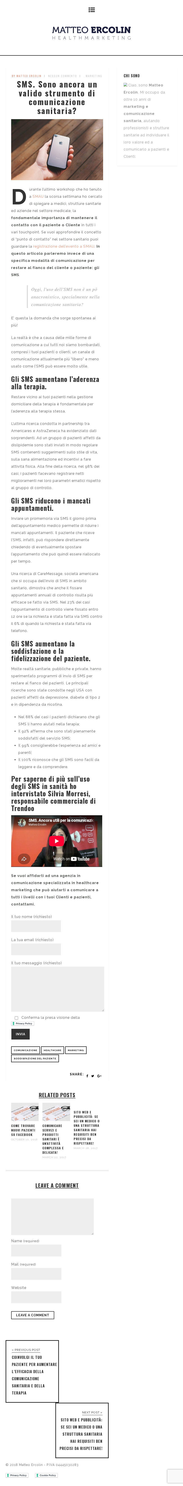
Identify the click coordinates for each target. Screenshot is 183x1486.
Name (25, 1241)
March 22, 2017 (54, 1157)
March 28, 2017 (86, 1148)
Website (18, 1288)
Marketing (94, 76)
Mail (23, 1264)
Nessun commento (62, 76)
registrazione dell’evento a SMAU (63, 246)
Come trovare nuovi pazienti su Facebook (23, 1130)
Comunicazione (25, 1050)
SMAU (38, 196)
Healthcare (52, 1050)
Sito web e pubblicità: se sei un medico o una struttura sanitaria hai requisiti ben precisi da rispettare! (87, 1128)
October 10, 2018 (24, 1139)
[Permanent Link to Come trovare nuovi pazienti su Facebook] (25, 1120)
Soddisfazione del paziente (35, 1058)
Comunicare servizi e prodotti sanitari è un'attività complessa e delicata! (53, 1139)
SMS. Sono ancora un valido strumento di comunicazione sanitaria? (57, 97)
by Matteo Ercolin (27, 76)
